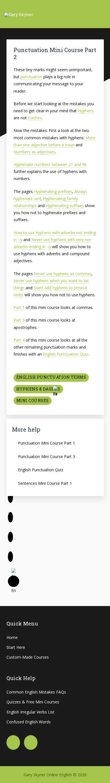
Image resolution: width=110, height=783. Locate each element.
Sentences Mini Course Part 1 (45, 483)
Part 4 (19, 340)
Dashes (35, 117)
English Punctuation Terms (51, 377)
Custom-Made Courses (27, 657)
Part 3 (19, 320)
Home (12, 637)
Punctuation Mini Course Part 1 (46, 443)
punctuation (31, 76)
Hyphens (86, 110)
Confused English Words (28, 721)
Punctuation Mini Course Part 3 (46, 456)
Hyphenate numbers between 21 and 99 (50, 164)
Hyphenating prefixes (53, 191)
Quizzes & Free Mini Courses (32, 702)
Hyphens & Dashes (38, 389)
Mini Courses (32, 400)
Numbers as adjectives (34, 151)
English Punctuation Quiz (65, 354)
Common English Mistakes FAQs (36, 692)
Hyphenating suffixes (65, 205)
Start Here (15, 647)
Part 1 (19, 307)
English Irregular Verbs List (30, 712)
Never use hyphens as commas (62, 273)
